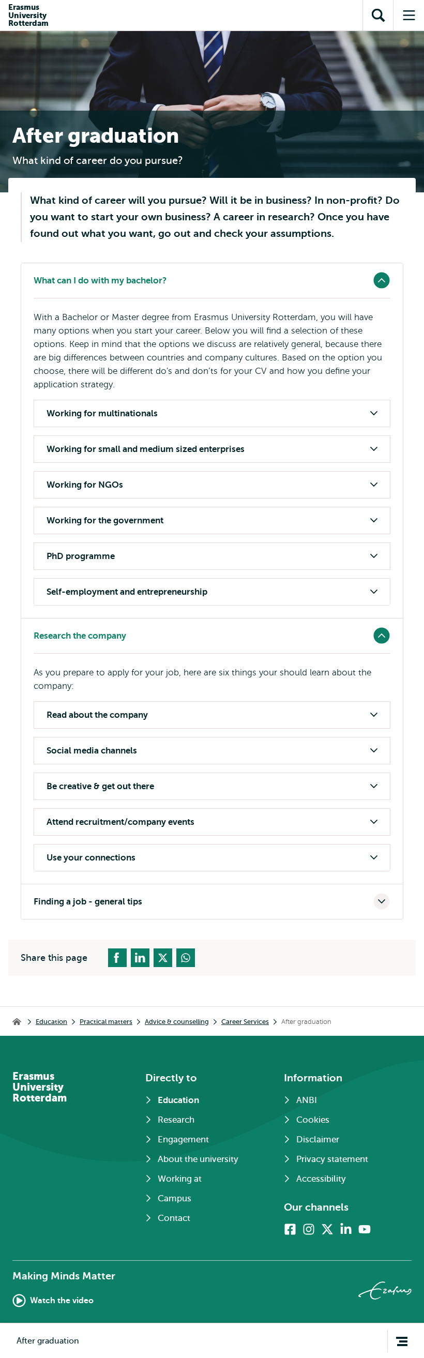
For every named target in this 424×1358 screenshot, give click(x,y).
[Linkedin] (346, 1229)
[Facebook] (290, 1229)
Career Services (245, 1021)
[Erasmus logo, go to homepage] (385, 1290)
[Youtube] (364, 1229)
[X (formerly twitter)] (327, 1229)
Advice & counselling (177, 1021)
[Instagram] (308, 1229)
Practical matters (106, 1021)
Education (51, 1021)
